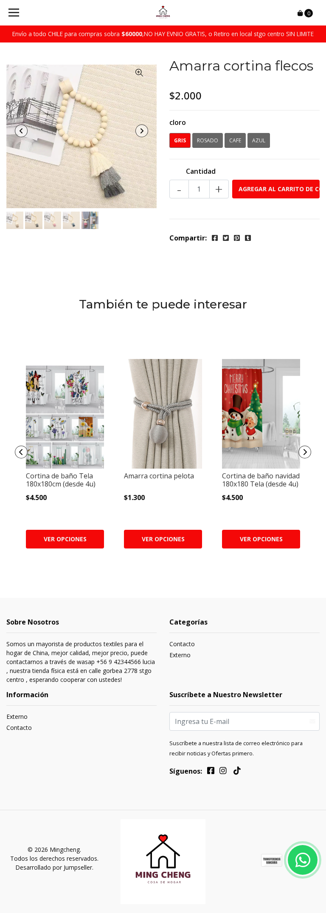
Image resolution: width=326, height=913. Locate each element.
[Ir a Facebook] (210, 772)
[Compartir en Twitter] (226, 238)
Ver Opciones (65, 539)
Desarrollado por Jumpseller (53, 867)
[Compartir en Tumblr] (248, 238)
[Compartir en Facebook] (215, 238)
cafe (235, 140)
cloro (177, 122)
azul (258, 140)
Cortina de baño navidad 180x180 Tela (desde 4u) (261, 480)
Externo (180, 655)
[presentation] (21, 130)
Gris (180, 140)
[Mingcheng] (163, 12)
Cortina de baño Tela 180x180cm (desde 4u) (61, 480)
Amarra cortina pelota (159, 476)
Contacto (182, 644)
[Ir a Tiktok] (237, 772)
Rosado (207, 140)
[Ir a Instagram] (223, 772)
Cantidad (201, 171)
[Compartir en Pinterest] (237, 238)
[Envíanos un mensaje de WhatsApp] (303, 860)
